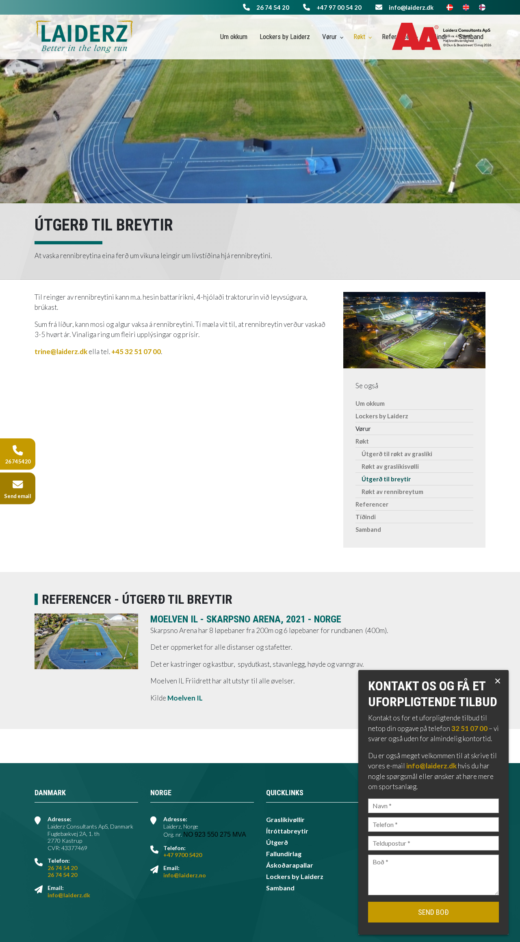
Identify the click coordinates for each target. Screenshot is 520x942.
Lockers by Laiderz (381, 416)
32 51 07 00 (469, 728)
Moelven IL (185, 698)
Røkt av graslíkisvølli (390, 466)
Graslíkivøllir (285, 819)
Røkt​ (362, 441)
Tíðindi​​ (365, 516)
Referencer (371, 504)
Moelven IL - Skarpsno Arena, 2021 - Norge (245, 619)
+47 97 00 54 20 (339, 7)
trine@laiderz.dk (61, 351)
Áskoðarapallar (289, 865)
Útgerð (277, 842)
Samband (368, 529)
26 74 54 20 (272, 7)
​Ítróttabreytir (287, 831)
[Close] (498, 681)
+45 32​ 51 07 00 (136, 351)
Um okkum (370, 403)
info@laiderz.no (184, 875)
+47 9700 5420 (182, 854)
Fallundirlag (283, 854)
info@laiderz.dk (411, 7)
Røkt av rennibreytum (392, 491)
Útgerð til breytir (386, 479)
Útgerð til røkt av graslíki (397, 453)
